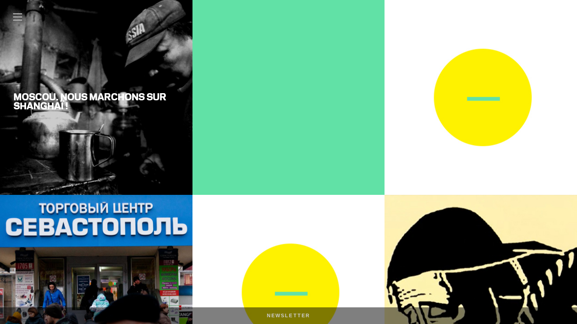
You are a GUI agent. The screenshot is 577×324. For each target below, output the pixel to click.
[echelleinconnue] (538, 31)
